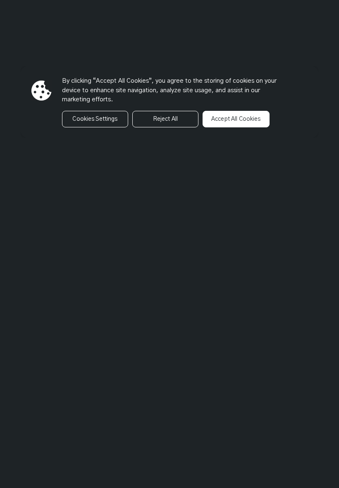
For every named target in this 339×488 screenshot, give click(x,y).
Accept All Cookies (236, 119)
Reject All (165, 119)
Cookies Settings (94, 119)
